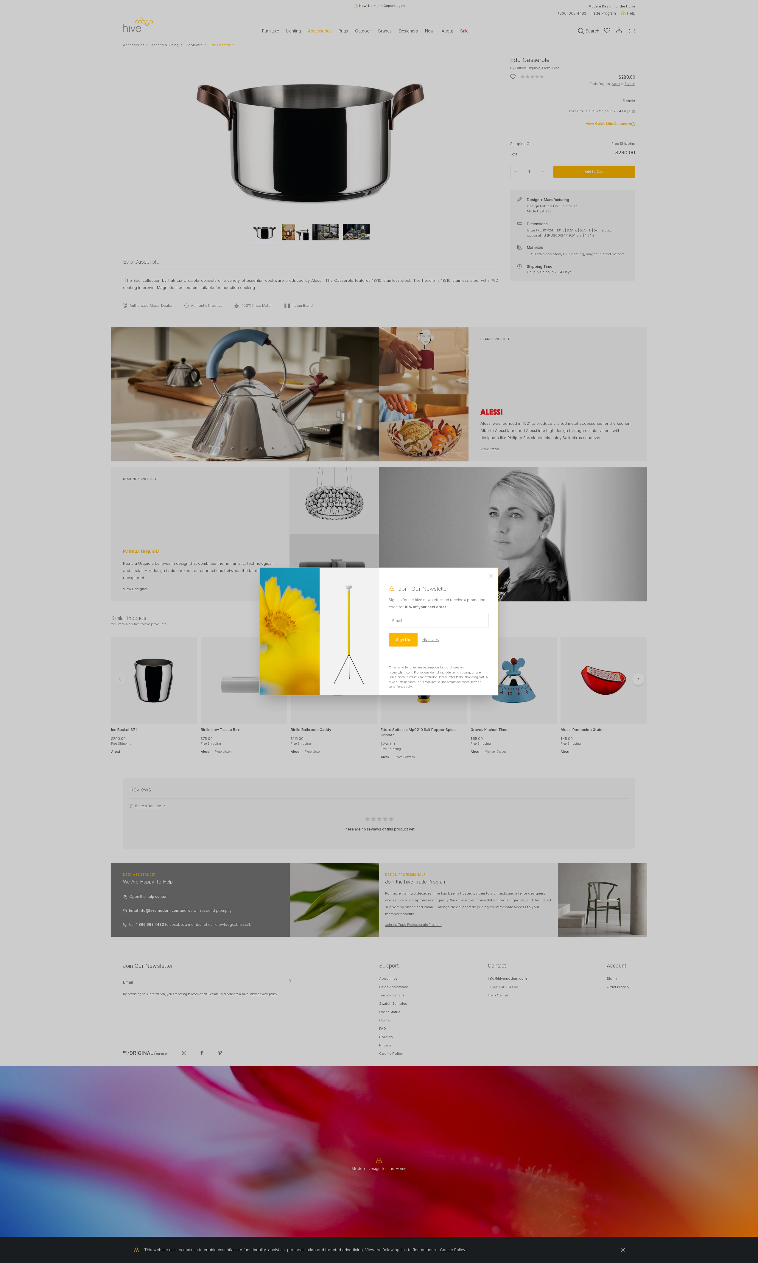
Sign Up (403, 639)
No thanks (430, 639)
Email (397, 620)
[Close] (491, 576)
